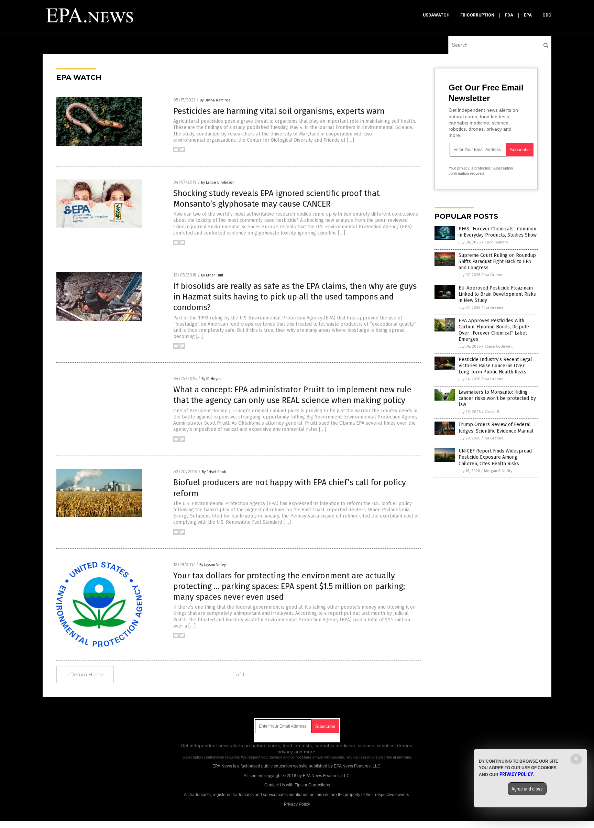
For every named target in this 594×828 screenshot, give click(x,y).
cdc (546, 15)
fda (509, 15)
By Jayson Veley (212, 565)
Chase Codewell (499, 346)
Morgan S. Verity (498, 471)
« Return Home (85, 675)
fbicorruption (477, 15)
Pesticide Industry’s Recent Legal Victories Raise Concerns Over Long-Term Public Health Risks (495, 366)
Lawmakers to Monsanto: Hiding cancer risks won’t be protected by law (497, 398)
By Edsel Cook (214, 472)
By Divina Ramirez (215, 100)
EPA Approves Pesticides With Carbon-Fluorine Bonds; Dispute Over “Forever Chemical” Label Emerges (494, 330)
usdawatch (436, 15)
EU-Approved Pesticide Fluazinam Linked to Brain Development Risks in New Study (497, 294)
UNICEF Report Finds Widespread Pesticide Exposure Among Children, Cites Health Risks (495, 457)
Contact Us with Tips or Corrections (297, 785)
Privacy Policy (297, 804)
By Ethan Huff (212, 275)
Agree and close (527, 789)
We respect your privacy (261, 757)
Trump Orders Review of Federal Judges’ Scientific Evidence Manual (496, 428)
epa (528, 15)
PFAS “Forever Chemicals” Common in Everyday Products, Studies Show (498, 232)
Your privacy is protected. (470, 168)
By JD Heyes (211, 379)
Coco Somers (496, 242)
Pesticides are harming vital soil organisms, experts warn (279, 111)
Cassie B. (492, 412)
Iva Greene (494, 275)
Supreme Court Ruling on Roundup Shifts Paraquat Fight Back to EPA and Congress (497, 261)
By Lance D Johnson (217, 182)
